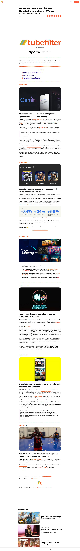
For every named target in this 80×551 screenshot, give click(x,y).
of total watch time (37, 147)
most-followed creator (23, 466)
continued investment (38, 396)
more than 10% (30, 147)
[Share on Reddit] (58, 16)
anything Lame (25, 470)
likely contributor (44, 401)
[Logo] (2, 2)
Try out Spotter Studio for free (39, 230)
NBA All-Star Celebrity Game (36, 459)
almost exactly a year (33, 319)
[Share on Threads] (54, 16)
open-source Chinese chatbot (47, 122)
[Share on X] (52, 16)
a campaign (50, 405)
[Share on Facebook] (50, 16)
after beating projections (46, 391)
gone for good (57, 322)
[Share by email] (47, 16)
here (46, 217)
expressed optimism (43, 127)
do (30, 470)
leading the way (28, 326)
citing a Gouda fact (39, 62)
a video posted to (40, 467)
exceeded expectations (51, 389)
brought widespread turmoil (38, 119)
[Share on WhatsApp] (60, 16)
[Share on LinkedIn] (56, 16)
